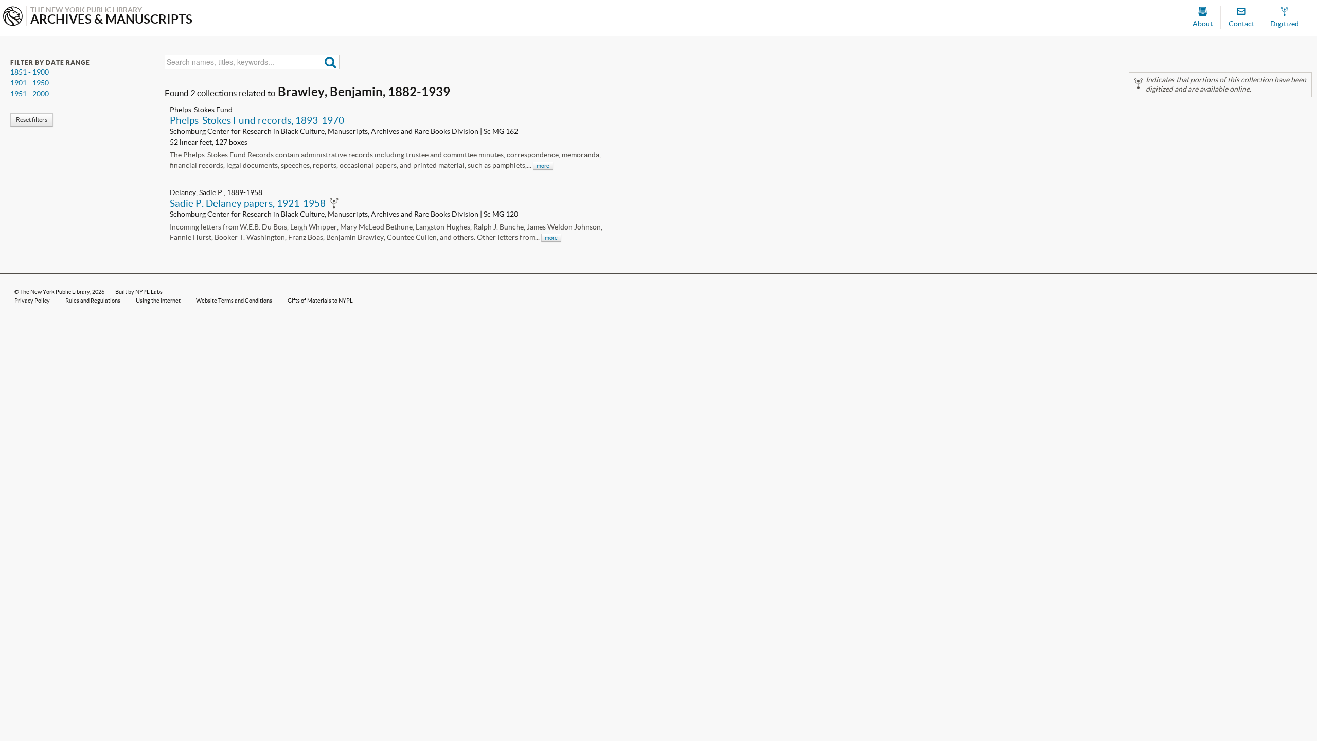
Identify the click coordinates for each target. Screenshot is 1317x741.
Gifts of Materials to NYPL (320, 300)
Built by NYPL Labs (139, 292)
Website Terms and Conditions (234, 300)
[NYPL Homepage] (13, 17)
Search (331, 62)
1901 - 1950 (29, 83)
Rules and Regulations (92, 300)
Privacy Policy (32, 300)
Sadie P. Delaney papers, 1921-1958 (248, 203)
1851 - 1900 (29, 72)
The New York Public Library (55, 292)
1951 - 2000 (29, 94)
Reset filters (31, 119)
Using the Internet (158, 300)
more (543, 166)
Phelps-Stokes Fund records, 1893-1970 (257, 120)
